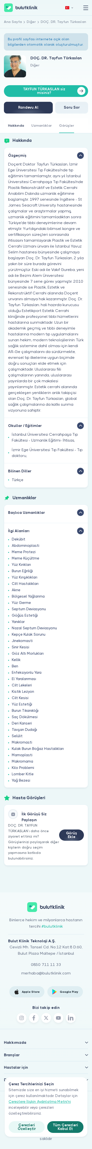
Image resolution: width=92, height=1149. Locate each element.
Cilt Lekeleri (22, 685)
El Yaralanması (24, 679)
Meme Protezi (24, 552)
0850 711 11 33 (46, 964)
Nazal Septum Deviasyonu (34, 628)
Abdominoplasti (25, 545)
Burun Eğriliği (22, 571)
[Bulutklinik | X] (46, 1018)
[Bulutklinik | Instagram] (21, 1018)
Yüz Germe (21, 602)
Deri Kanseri (22, 723)
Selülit (17, 736)
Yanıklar (18, 622)
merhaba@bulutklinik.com (46, 973)
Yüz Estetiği (22, 704)
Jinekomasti (22, 641)
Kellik (16, 660)
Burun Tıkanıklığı (25, 710)
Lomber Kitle (23, 774)
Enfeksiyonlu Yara (26, 672)
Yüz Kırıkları (21, 564)
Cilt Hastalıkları (25, 583)
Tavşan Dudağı (24, 729)
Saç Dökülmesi (25, 717)
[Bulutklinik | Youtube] (58, 1018)
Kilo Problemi (23, 768)
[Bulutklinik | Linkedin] (71, 1018)
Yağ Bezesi (21, 780)
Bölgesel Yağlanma (28, 596)
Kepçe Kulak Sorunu (28, 634)
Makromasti (22, 742)
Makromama (22, 761)
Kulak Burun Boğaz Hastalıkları (38, 748)
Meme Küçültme (25, 558)
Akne (16, 590)
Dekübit (18, 539)
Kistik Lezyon (23, 691)
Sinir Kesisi (20, 647)
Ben (15, 666)
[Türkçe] (69, 7)
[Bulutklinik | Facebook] (34, 1018)
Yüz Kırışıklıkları (24, 577)
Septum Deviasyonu (29, 609)
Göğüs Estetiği (25, 615)
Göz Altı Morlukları (28, 653)
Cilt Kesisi (20, 698)
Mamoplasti (22, 755)
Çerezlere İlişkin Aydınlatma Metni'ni (40, 1101)
